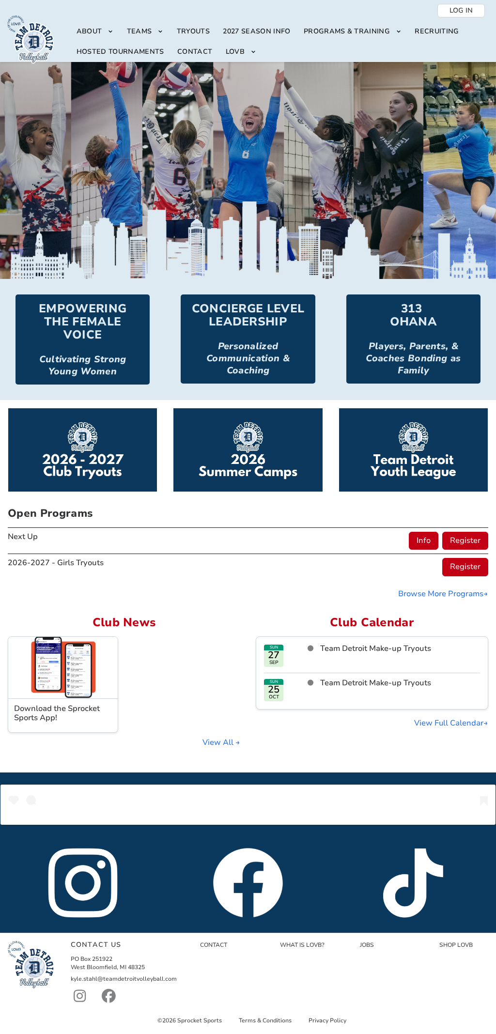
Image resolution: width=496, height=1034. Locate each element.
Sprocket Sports (199, 1020)
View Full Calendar (448, 723)
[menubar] (279, 42)
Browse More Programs (440, 593)
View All (218, 742)
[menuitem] (95, 32)
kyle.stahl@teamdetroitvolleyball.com (124, 979)
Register (465, 540)
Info (424, 540)
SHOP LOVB (456, 945)
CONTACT (213, 945)
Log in (461, 10)
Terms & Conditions (265, 1020)
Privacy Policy (327, 1020)
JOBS (367, 945)
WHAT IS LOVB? (302, 945)
